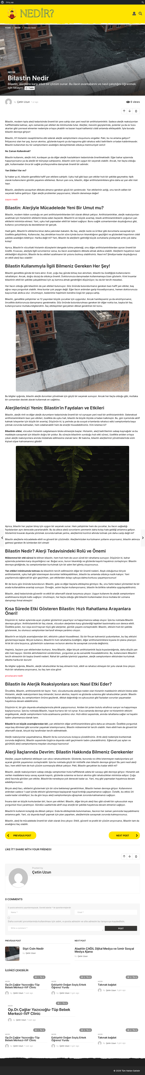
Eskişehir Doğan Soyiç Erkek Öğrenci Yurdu (68, 986)
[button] (134, 13)
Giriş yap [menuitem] (10, 2)
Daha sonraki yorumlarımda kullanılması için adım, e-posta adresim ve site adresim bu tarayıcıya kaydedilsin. (66, 921)
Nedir (11, 72)
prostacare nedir (14, 675)
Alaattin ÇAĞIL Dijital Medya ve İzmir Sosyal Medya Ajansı (104, 950)
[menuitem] (2, 2)
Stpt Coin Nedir (33, 948)
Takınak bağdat (107, 984)
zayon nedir (11, 199)
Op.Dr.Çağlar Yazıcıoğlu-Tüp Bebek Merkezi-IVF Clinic (22, 986)
